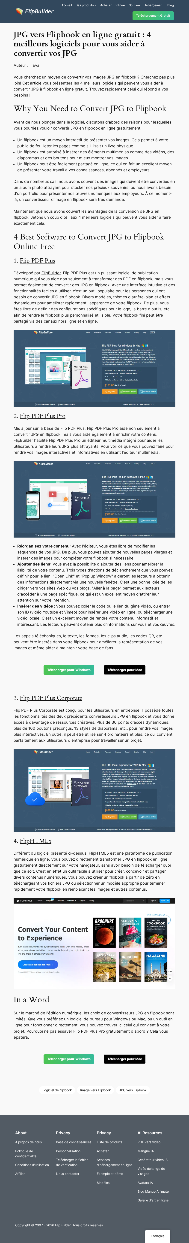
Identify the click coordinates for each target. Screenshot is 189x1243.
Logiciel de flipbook (57, 1090)
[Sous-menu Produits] (96, 5)
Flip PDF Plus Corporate (51, 698)
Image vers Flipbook (95, 1090)
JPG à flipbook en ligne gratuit (59, 89)
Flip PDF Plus (37, 261)
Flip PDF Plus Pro (42, 416)
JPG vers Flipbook (133, 1090)
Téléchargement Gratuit (153, 15)
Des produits (85, 5)
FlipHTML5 (35, 841)
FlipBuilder (51, 273)
